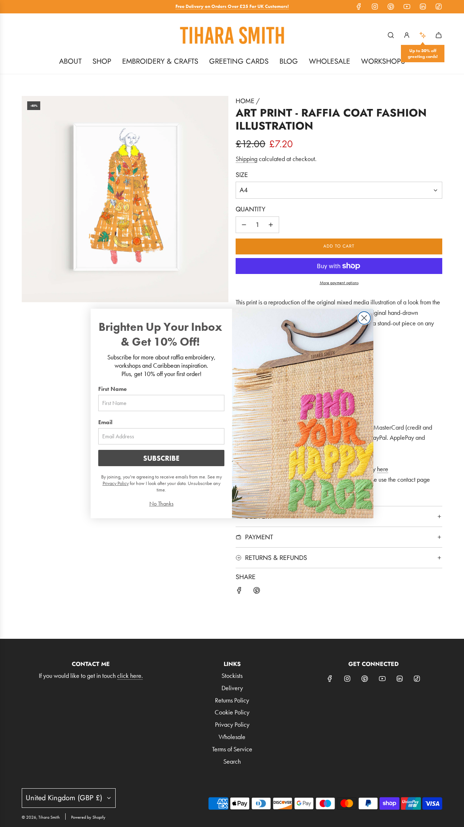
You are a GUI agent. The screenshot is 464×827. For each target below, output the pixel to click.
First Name (112, 389)
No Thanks (161, 503)
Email (105, 422)
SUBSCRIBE (161, 458)
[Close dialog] (364, 318)
